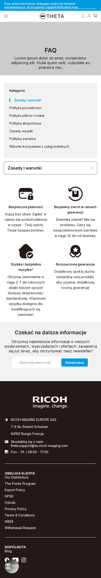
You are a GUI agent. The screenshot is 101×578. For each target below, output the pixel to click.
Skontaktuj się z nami (27, 442)
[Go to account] (89, 16)
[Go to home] (52, 16)
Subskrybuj (74, 362)
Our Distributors (17, 477)
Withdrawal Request (20, 528)
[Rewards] (12, 566)
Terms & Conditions (20, 515)
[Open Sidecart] (95, 16)
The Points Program (20, 484)
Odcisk (10, 502)
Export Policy (15, 490)
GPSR (9, 496)
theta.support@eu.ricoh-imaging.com (39, 446)
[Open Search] (83, 16)
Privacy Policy (16, 509)
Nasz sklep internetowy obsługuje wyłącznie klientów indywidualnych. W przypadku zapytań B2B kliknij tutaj (41, 5)
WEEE (9, 521)
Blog (8, 551)
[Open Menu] (6, 16)
